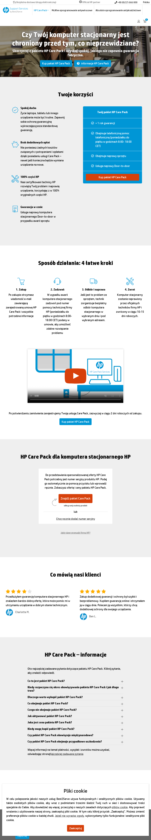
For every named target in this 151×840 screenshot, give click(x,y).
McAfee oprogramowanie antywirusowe (72, 10)
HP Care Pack (40, 10)
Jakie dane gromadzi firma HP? (75, 532)
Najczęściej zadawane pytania (66, 754)
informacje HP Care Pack (95, 63)
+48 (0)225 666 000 (127, 2)
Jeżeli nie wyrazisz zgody (69, 816)
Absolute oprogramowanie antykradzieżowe (118, 10)
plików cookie (120, 807)
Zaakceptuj (75, 828)
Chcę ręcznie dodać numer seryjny (75, 519)
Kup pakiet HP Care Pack (56, 63)
